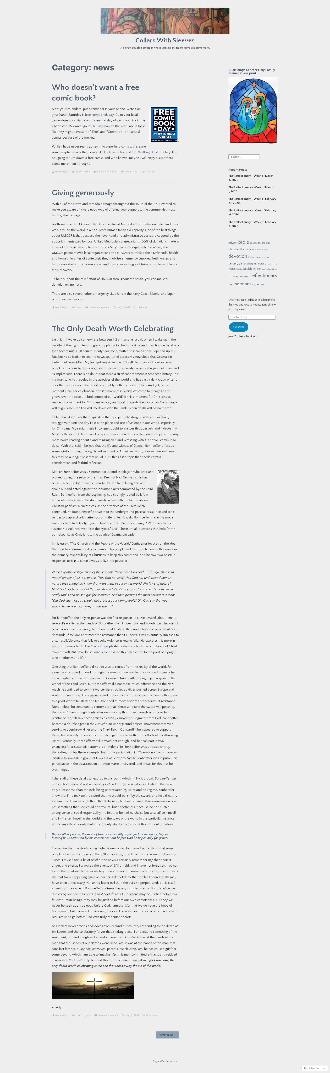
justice (240, 269)
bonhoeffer (255, 243)
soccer (255, 284)
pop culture (240, 276)
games (243, 263)
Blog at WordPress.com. (165, 1061)
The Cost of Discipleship (102, 646)
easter (260, 257)
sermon (231, 285)
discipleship (253, 257)
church (79, 1015)
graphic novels (271, 264)
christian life (236, 249)
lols (250, 268)
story (262, 285)
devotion (237, 256)
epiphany (268, 257)
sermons (243, 283)
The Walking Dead (145, 152)
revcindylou (61, 171)
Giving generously (83, 192)
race (247, 276)
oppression (266, 269)
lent (245, 268)
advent (233, 243)
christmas (249, 249)
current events (261, 250)
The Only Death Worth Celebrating (113, 328)
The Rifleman (100, 126)
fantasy (233, 263)
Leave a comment (107, 171)
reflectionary (264, 275)
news (87, 171)
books (79, 171)
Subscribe (238, 327)
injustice (232, 269)
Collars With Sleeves (165, 40)
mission (257, 268)
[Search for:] (244, 156)
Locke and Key (114, 152)
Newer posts (165, 1034)
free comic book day (99, 115)
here (78, 284)
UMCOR (96, 224)
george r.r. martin (256, 263)
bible (243, 242)
